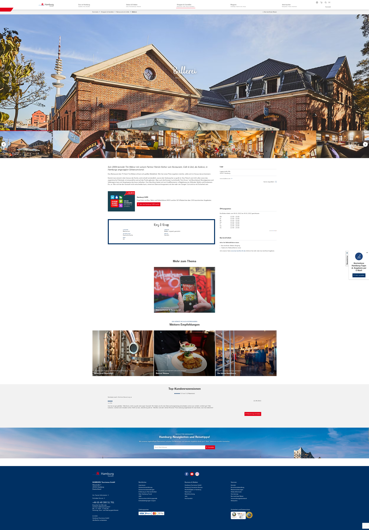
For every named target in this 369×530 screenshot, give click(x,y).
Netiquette (234, 500)
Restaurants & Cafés (122, 12)
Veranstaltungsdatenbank (239, 498)
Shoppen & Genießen (107, 12)
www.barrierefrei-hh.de (238, 251)
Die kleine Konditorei (246, 353)
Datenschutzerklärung (145, 487)
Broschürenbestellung (237, 487)
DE (329, 2)
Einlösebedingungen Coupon (147, 500)
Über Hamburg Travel (145, 494)
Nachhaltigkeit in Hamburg (193, 489)
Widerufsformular (236, 492)
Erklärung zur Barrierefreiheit (148, 492)
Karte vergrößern (269, 182)
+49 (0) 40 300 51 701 (103, 502)
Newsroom (188, 492)
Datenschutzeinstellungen (146, 489)
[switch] (241, 517)
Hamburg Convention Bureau (194, 487)
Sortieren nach (112, 397)
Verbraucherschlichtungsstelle (148, 498)
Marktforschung (190, 494)
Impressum (142, 485)
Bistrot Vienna (184, 353)
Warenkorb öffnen (321, 3)
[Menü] (245, 513)
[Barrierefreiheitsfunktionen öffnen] (317, 3)
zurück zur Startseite (138, 474)
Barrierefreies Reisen (270, 12)
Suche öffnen (326, 3)
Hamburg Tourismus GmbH (193, 485)
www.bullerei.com (225, 178)
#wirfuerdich (188, 498)
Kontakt (328, 7)
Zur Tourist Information (99, 495)
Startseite (95, 12)
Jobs (186, 496)
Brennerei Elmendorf (123, 353)
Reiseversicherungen (237, 489)
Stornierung (234, 494)
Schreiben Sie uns (98, 498)
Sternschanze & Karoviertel (184, 290)
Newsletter (347, 259)
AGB (140, 496)
